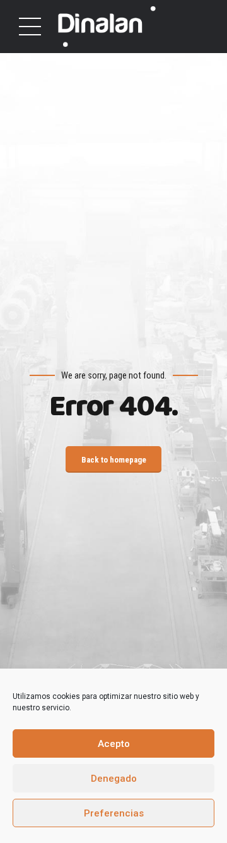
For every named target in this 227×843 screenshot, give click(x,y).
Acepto (114, 743)
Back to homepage (113, 459)
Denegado (114, 778)
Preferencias (114, 813)
